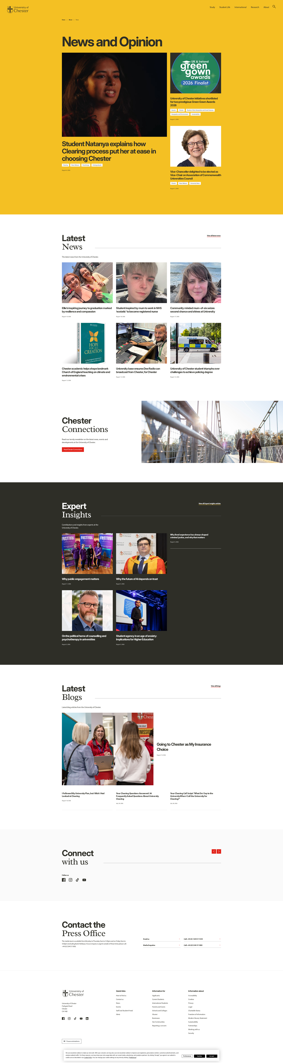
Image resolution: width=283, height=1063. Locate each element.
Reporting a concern (159, 1026)
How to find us (121, 996)
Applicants (156, 996)
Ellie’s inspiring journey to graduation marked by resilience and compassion (87, 309)
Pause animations (71, 1041)
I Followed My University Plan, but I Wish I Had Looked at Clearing (83, 794)
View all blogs (216, 686)
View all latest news (214, 235)
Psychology (86, 165)
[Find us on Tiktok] (75, 1018)
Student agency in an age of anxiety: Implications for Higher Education (136, 637)
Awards (173, 110)
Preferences (187, 1056)
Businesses (156, 1018)
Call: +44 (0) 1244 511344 (202, 939)
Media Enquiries (162, 945)
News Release (75, 165)
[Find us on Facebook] (63, 880)
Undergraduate (97, 165)
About (70, 20)
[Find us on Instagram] (70, 880)
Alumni (154, 1014)
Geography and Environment (179, 114)
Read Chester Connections (73, 449)
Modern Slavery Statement (197, 1018)
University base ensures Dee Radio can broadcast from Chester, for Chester (138, 370)
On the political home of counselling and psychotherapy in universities (84, 637)
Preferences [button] (132, 1057)
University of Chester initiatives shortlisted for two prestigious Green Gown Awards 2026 (194, 102)
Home (63, 20)
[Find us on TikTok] (77, 880)
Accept (211, 1056)
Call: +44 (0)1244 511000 (202, 945)
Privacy (190, 1003)
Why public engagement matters (80, 579)
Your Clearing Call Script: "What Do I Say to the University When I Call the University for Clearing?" (191, 796)
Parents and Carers (158, 1007)
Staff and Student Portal (124, 1011)
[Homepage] (18, 9)
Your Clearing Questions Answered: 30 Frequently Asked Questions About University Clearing (137, 796)
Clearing (65, 165)
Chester (181, 110)
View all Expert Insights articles (210, 503)
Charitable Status (194, 1011)
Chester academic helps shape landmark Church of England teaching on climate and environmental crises (86, 372)
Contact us (119, 999)
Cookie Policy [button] (88, 1057)
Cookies (191, 999)
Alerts (118, 1014)
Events (118, 1007)
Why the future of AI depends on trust (137, 579)
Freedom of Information (196, 1014)
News (77, 20)
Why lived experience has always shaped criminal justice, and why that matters (189, 536)
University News (195, 183)
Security (191, 1033)
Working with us (194, 1029)
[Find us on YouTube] (84, 880)
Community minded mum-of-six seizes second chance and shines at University (192, 309)
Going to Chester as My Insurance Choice (184, 747)
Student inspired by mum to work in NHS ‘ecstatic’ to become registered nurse (139, 309)
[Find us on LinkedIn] (87, 1018)
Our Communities (158, 1022)
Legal (190, 1007)
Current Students (158, 999)
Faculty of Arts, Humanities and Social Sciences (200, 110)
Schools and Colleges (159, 1011)
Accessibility (192, 996)
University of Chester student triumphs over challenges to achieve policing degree (194, 370)
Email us (162, 939)
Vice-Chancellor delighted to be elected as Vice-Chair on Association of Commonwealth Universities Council (195, 175)
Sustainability (195, 114)
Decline (199, 1056)
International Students (160, 1003)
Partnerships (192, 1026)
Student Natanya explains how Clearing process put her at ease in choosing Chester (109, 151)
